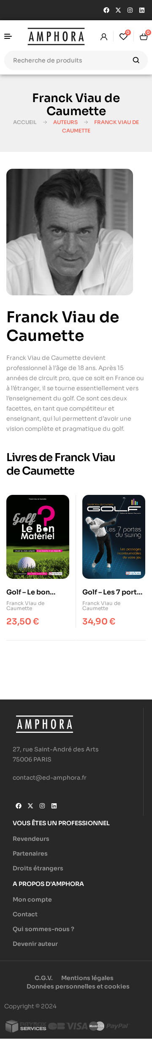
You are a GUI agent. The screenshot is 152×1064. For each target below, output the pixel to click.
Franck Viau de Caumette (25, 605)
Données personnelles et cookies (78, 986)
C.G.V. (44, 978)
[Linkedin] (142, 10)
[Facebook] (106, 10)
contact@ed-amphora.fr (50, 777)
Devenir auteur (35, 944)
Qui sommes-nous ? (43, 929)
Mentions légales (87, 978)
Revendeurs (31, 839)
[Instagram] (130, 10)
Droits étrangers (38, 868)
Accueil (25, 122)
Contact (25, 914)
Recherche (136, 60)
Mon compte (32, 899)
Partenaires (30, 853)
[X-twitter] (118, 10)
